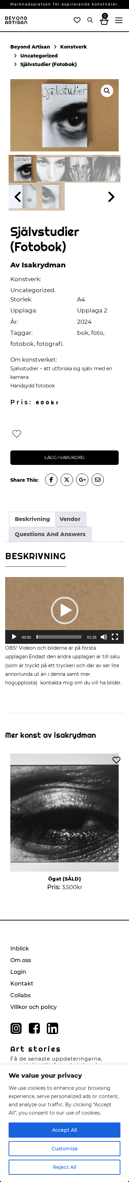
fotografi (49, 343)
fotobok (22, 343)
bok (82, 332)
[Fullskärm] (114, 636)
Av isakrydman (38, 265)
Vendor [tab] (70, 519)
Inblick (19, 948)
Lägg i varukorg (64, 457)
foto (97, 332)
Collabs (20, 995)
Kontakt (21, 983)
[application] (64, 610)
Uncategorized (39, 56)
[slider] (59, 637)
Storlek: (21, 299)
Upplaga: (23, 310)
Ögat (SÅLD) (64, 879)
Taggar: (21, 332)
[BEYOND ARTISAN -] (16, 24)
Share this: (24, 480)
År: (14, 321)
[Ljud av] (103, 636)
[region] (64, 1123)
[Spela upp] (14, 636)
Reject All (64, 1167)
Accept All (64, 1130)
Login (18, 972)
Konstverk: (25, 279)
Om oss (20, 960)
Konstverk (73, 47)
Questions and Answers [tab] (50, 534)
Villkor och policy (33, 1007)
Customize (65, 1149)
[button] (107, 91)
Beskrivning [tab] (32, 519)
